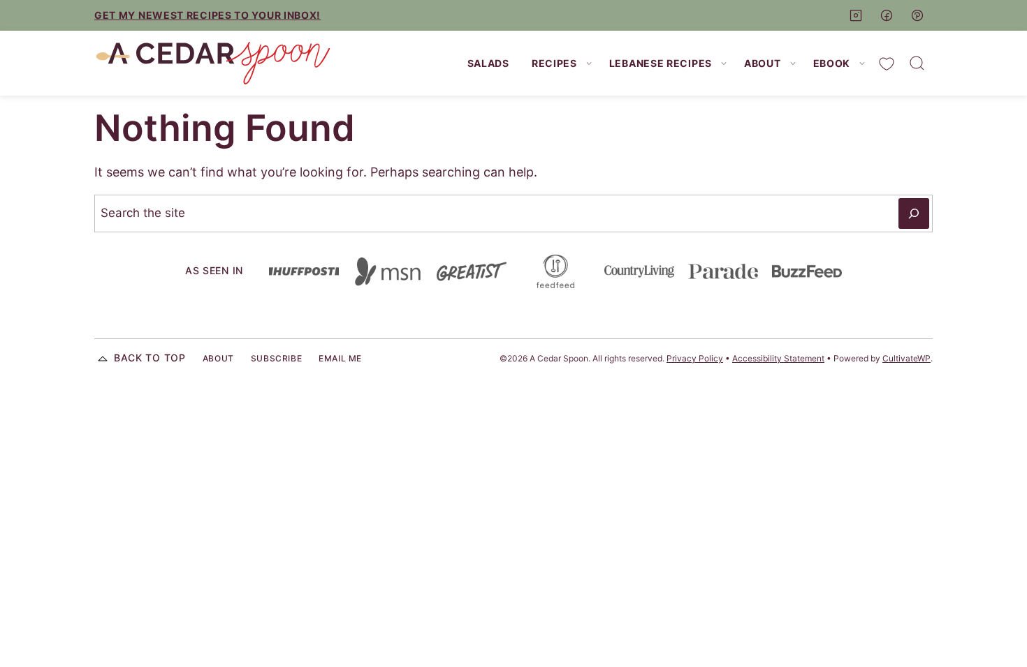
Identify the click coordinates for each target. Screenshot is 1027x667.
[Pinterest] (917, 15)
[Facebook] (886, 15)
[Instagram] (855, 15)
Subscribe (276, 358)
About (762, 63)
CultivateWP (906, 358)
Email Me (340, 358)
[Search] (917, 63)
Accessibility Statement (778, 358)
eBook (832, 63)
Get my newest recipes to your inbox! (207, 15)
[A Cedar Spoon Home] (213, 63)
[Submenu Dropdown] (589, 63)
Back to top (150, 358)
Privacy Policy (695, 358)
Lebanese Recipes (660, 63)
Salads (488, 63)
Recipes (554, 63)
